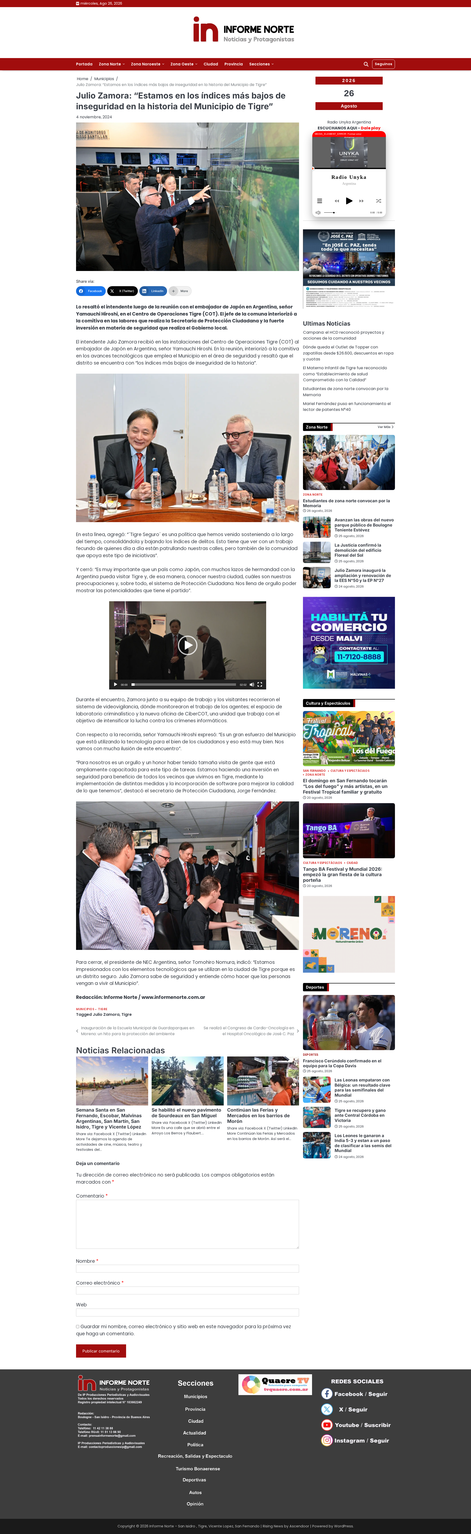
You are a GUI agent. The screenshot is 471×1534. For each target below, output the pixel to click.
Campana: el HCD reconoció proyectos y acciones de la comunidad (343, 335)
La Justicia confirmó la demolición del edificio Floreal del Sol (358, 550)
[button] (187, 645)
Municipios (85, 1009)
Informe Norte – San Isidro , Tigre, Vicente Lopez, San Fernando (204, 1526)
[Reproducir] (115, 684)
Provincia (233, 64)
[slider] (183, 684)
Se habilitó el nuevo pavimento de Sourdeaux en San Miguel (186, 1112)
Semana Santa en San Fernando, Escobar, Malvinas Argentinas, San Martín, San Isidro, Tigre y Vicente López (109, 1118)
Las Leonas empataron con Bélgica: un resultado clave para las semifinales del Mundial (362, 1087)
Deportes (310, 1055)
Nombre (87, 1261)
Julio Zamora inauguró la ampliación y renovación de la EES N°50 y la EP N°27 (363, 575)
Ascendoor (299, 1526)
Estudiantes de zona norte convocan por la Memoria (346, 503)
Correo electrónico (100, 1283)
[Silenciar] (251, 684)
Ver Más (384, 427)
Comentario (92, 1196)
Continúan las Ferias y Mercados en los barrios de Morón (258, 1115)
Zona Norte (110, 64)
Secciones (259, 64)
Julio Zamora (106, 1014)
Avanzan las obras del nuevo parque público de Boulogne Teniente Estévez (364, 524)
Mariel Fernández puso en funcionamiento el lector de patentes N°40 (347, 406)
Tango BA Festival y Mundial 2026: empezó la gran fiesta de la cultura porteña (342, 874)
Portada (84, 64)
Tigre (102, 1009)
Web (81, 1304)
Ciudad (211, 64)
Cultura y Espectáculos (349, 771)
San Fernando (314, 771)
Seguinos (383, 63)
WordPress (343, 1526)
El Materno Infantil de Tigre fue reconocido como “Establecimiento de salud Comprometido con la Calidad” (345, 374)
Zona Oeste (182, 64)
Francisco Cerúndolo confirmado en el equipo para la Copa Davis (342, 1063)
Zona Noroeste (145, 64)
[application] (187, 645)
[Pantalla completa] (259, 684)
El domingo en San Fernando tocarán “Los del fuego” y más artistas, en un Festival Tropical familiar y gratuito (345, 786)
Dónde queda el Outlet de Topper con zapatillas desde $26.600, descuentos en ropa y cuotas (348, 353)
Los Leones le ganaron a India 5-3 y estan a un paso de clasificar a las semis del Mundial (363, 1143)
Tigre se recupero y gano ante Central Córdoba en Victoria (360, 1115)
